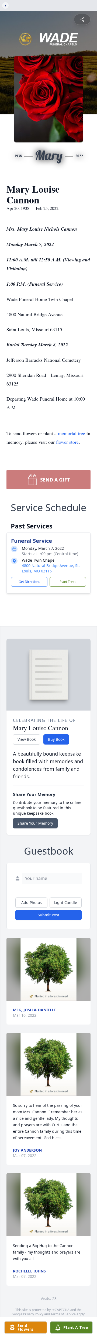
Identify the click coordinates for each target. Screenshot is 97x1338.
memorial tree (71, 433)
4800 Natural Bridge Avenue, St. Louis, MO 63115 (51, 568)
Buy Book (56, 739)
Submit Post (48, 914)
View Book (27, 739)
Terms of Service (63, 1314)
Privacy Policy (33, 1314)
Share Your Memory (35, 823)
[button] (48, 969)
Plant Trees (68, 581)
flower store (67, 442)
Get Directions (29, 581)
